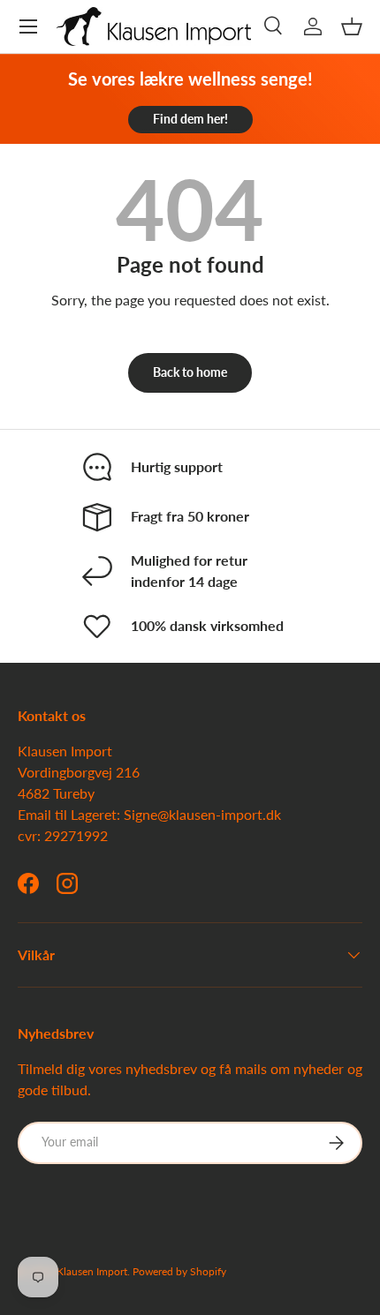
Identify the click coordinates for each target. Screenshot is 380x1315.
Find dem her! (190, 118)
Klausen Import (92, 1271)
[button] (351, 26)
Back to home (190, 371)
